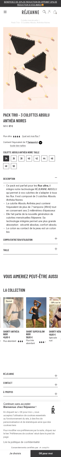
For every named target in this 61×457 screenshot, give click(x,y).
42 (37, 158)
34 (6, 158)
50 (14, 166)
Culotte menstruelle (29, 20)
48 (6, 166)
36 (14, 158)
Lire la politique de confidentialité (21, 442)
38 (21, 158)
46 (52, 158)
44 (44, 158)
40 (29, 158)
